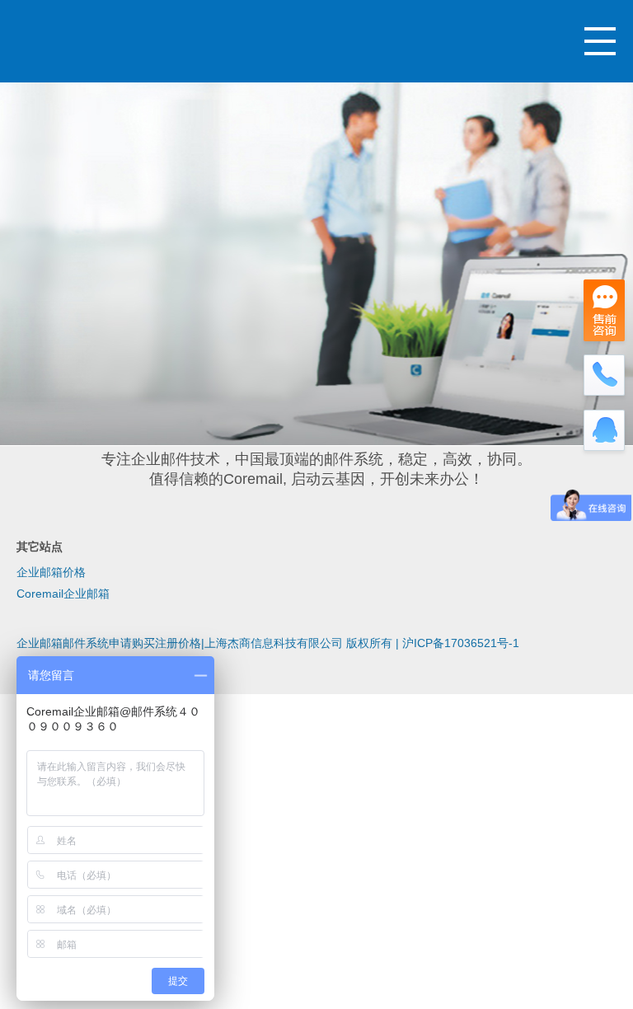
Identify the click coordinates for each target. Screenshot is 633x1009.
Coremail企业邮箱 (63, 593)
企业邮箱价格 (51, 572)
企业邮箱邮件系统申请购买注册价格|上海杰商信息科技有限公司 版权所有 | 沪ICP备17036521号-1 (267, 643)
